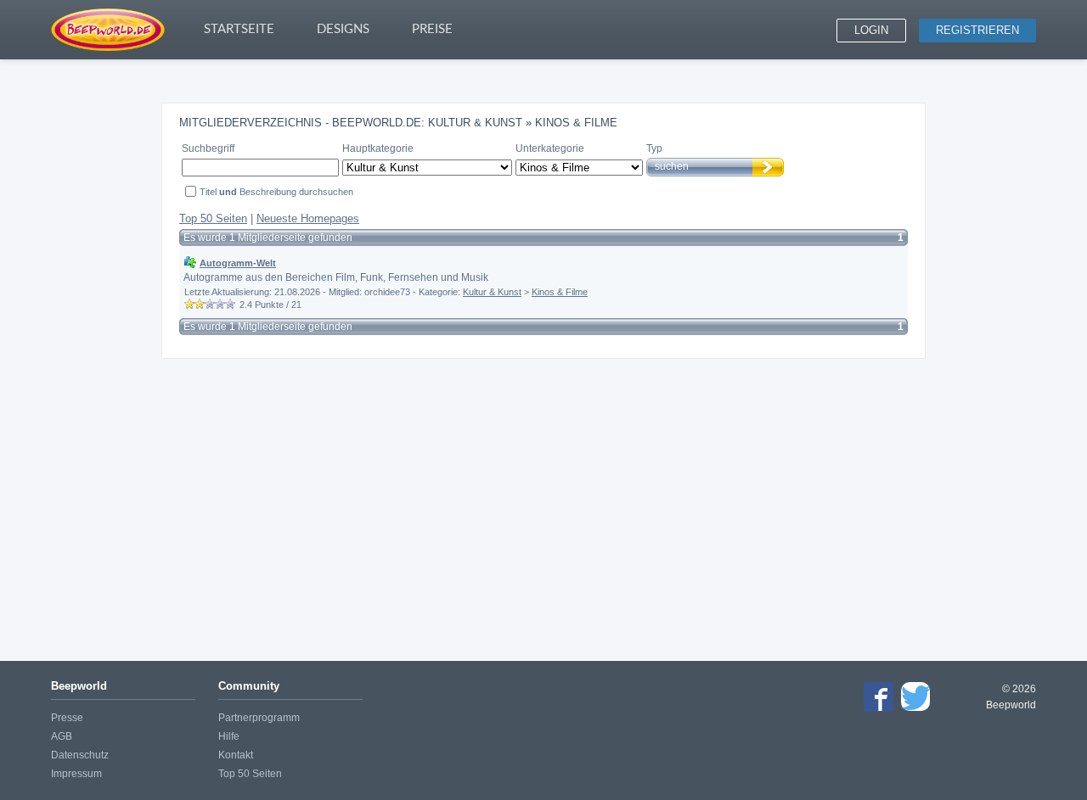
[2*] (199, 304)
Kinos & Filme (560, 292)
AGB (61, 736)
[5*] (230, 304)
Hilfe (228, 736)
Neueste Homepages (307, 218)
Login (871, 30)
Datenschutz (80, 755)
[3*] (210, 304)
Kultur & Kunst (492, 292)
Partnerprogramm (259, 718)
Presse (67, 718)
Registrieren (977, 30)
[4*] (220, 304)
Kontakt (235, 755)
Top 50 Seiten (213, 218)
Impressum (76, 774)
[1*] (189, 304)
